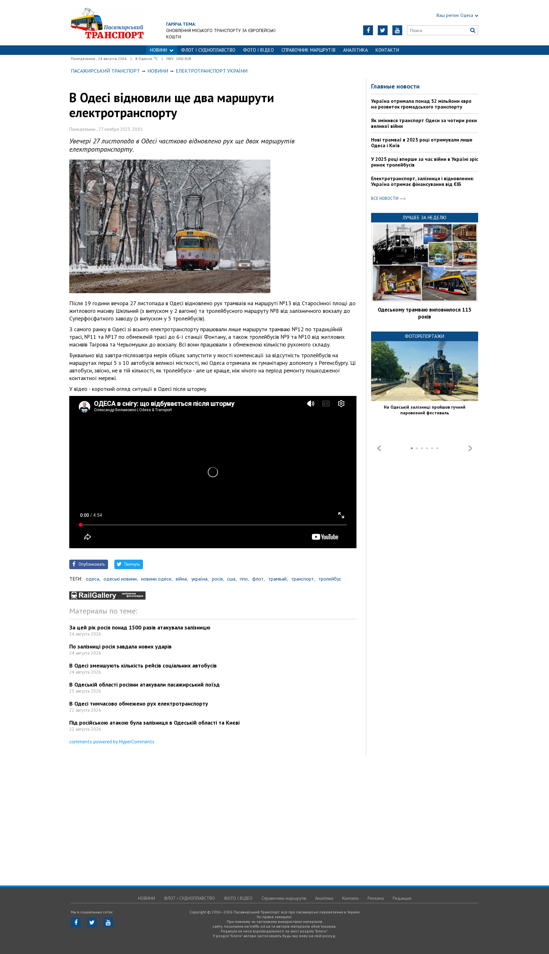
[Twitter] (383, 30)
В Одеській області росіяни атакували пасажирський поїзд (144, 684)
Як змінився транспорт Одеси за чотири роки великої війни (424, 123)
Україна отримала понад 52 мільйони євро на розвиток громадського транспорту (421, 104)
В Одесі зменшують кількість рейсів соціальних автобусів (143, 665)
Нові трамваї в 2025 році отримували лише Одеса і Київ (421, 142)
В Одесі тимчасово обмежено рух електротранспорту (138, 703)
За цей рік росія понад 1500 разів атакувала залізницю (139, 627)
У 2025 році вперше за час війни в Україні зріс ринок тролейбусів (424, 162)
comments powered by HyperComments (111, 741)
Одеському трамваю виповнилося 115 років (424, 313)
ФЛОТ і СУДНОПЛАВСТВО (208, 50)
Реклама (376, 898)
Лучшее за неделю (424, 217)
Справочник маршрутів (308, 50)
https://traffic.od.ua (107, 22)
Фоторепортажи (424, 336)
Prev (379, 448)
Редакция (402, 898)
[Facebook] (368, 30)
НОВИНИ (158, 50)
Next (470, 448)
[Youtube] (397, 30)
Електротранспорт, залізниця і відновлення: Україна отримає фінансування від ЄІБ (422, 181)
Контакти (387, 50)
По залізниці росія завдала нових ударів (120, 646)
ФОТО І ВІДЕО (258, 50)
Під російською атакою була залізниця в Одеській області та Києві (154, 722)
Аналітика (355, 50)
